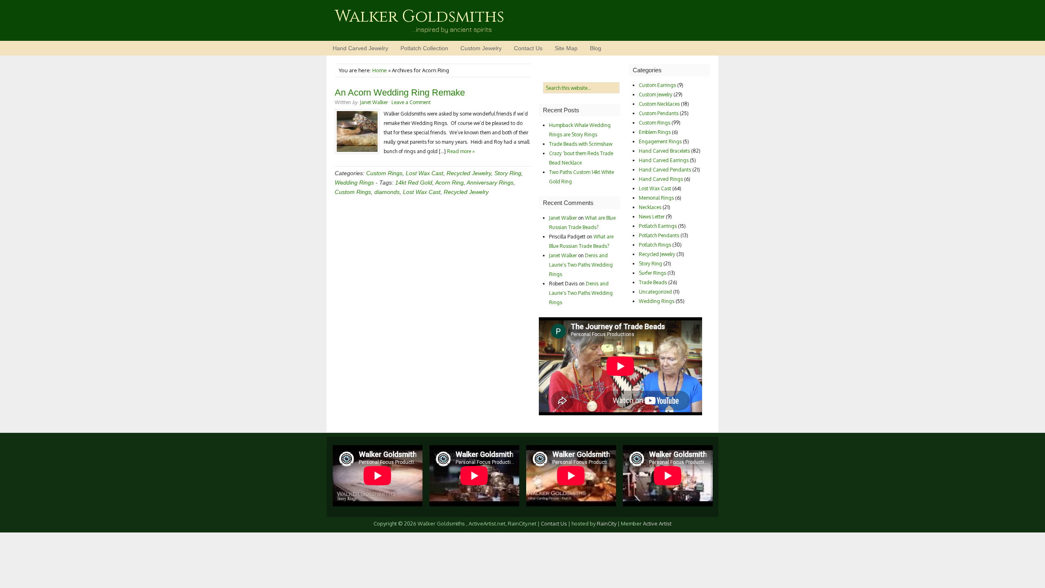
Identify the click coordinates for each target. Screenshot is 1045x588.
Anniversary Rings (490, 182)
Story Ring (507, 173)
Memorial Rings (656, 198)
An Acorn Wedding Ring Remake (400, 92)
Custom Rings (384, 173)
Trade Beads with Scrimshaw (580, 144)
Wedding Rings (354, 182)
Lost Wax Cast (424, 173)
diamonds (387, 192)
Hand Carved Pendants (665, 170)
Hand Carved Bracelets (664, 151)
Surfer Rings (652, 273)
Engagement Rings (660, 141)
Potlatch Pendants (659, 235)
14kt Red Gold (413, 182)
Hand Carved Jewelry (360, 48)
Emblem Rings (655, 132)
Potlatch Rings (655, 245)
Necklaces (650, 207)
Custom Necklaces (659, 104)
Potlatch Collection (424, 48)
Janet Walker (374, 102)
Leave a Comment (411, 102)
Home (379, 70)
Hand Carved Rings (661, 179)
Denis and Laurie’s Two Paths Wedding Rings (581, 264)
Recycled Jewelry (469, 173)
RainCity (606, 523)
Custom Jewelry (481, 48)
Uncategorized (655, 292)
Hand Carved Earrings (664, 160)
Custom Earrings (657, 85)
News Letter (652, 217)
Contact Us (528, 48)
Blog (595, 48)
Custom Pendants (658, 113)
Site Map (566, 48)
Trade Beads (653, 282)
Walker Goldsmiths (419, 17)
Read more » (461, 151)
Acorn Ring (449, 182)
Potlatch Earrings (658, 226)
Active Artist (657, 523)
